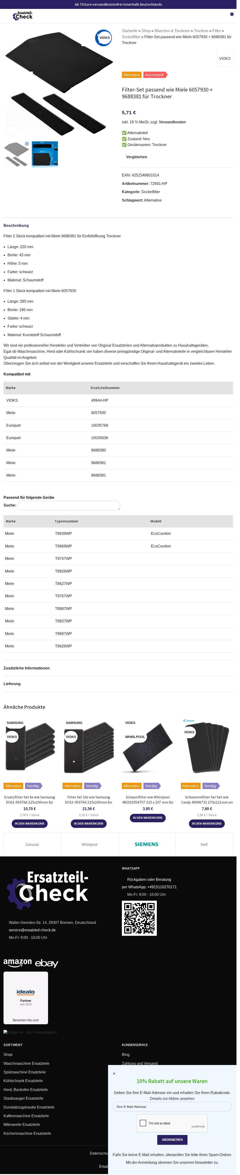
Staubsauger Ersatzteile (23, 1098)
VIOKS (225, 59)
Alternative (153, 200)
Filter (216, 31)
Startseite (130, 31)
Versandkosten (172, 122)
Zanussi (32, 845)
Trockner (201, 31)
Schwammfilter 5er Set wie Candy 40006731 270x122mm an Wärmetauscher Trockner (207, 802)
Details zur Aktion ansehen (172, 1099)
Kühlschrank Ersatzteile (23, 1081)
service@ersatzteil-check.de (32, 930)
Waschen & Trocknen (172, 31)
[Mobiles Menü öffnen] (5, 16)
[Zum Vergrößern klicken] (12, 130)
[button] (8, 83)
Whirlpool (90, 845)
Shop (146, 31)
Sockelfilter (131, 37)
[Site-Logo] (23, 16)
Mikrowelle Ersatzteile (22, 1125)
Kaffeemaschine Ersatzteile (26, 1116)
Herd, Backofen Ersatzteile (26, 1090)
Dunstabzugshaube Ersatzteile (29, 1107)
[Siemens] (146, 844)
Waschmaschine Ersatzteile (26, 1063)
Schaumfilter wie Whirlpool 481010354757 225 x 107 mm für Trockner (147, 802)
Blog (126, 1055)
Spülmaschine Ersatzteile (25, 1072)
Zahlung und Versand (140, 1063)
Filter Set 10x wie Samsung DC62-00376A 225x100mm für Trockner (88, 802)
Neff (204, 845)
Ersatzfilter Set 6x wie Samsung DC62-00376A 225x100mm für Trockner (29, 802)
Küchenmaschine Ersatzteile (27, 1133)
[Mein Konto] (221, 16)
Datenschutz (100, 1153)
